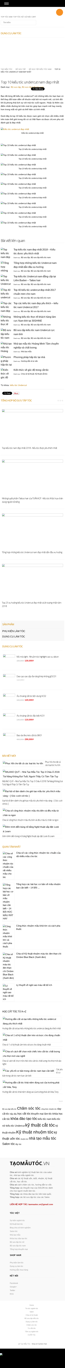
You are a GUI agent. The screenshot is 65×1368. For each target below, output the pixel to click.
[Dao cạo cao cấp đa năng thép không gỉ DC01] (48, 41)
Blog (17, 12)
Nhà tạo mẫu (26, 352)
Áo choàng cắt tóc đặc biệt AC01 (31, 715)
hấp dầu (13, 1114)
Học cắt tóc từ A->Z (14, 1011)
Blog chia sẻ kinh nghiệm (20, 1228)
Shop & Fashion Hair (39, 1344)
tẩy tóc (18, 1144)
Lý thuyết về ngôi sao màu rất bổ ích (34, 985)
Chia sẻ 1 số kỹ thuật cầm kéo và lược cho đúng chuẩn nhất (26, 1044)
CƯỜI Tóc (32, 1335)
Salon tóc (8, 1143)
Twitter (12, 1290)
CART (33, 17)
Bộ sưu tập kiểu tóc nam (40, 69)
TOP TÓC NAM (6, 17)
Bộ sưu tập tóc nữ (17, 1242)
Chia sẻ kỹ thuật (27, 374)
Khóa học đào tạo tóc (18, 1238)
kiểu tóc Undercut (18, 385)
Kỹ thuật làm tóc (16, 1224)
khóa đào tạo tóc (24, 1119)
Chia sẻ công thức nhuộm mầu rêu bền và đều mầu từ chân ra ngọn (30, 820)
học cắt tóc (24, 1113)
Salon (32, 1312)
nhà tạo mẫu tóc (42, 1138)
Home (31, 1305)
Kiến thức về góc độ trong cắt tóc (31, 370)
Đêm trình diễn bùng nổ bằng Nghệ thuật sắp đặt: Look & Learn (28, 836)
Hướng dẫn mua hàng (19, 1270)
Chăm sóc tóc (29, 1108)
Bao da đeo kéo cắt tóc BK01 (29, 735)
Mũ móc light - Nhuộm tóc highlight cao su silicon (38, 656)
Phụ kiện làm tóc (13, 631)
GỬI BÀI (27, 17)
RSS (12, 1294)
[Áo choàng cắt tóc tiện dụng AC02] (16, 41)
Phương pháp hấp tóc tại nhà (29, 357)
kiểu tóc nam (44, 1119)
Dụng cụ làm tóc (13, 636)
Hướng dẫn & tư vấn (29, 361)
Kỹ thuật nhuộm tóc (34, 1132)
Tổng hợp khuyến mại (19, 1249)
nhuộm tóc (24, 1139)
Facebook (14, 1283)
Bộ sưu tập (21, 69)
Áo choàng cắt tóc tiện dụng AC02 (14, 48)
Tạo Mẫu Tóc (6, 69)
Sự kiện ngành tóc (17, 1220)
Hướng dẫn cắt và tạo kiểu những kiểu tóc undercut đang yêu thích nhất (31, 1028)
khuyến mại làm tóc (41, 1113)
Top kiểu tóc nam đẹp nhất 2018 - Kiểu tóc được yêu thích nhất (29, 447)
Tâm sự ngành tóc (31, 1331)
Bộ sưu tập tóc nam (18, 1246)
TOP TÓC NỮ (18, 17)
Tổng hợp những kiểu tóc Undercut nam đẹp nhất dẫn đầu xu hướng (32, 552)
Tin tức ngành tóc (31, 1308)
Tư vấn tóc (32, 1328)
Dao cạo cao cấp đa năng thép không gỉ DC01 (47, 48)
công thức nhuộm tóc (49, 1109)
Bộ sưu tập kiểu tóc (9, 1109)
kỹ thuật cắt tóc (40, 1125)
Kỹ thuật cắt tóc (41, 374)
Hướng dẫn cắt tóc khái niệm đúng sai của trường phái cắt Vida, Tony (30, 1091)
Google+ (13, 1287)
